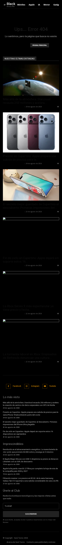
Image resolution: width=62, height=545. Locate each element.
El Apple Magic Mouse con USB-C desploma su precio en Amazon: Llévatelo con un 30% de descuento (31, 460)
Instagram (35, 386)
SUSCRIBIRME (31, 514)
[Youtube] (45, 386)
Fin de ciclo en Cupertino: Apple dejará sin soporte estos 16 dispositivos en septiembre (28, 432)
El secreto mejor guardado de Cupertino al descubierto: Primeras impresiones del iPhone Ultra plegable (30, 423)
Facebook (17, 386)
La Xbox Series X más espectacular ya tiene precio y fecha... (28, 307)
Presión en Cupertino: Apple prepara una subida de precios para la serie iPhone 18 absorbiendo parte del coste (30, 413)
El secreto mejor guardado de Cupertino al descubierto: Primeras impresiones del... (31, 205)
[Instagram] (26, 386)
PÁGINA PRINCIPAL (39, 45)
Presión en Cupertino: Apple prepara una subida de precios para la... (29, 157)
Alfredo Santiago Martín (13, 107)
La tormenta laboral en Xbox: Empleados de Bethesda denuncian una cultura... (30, 356)
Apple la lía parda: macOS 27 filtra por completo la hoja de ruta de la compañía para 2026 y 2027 (30, 469)
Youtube (52, 386)
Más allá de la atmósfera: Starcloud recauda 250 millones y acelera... (26, 101)
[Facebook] (8, 386)
